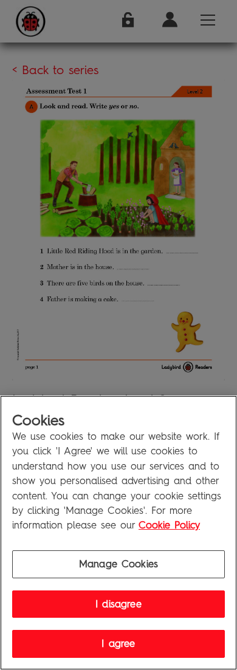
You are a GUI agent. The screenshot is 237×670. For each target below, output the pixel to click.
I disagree (118, 604)
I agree (118, 643)
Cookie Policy (169, 525)
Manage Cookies (118, 564)
